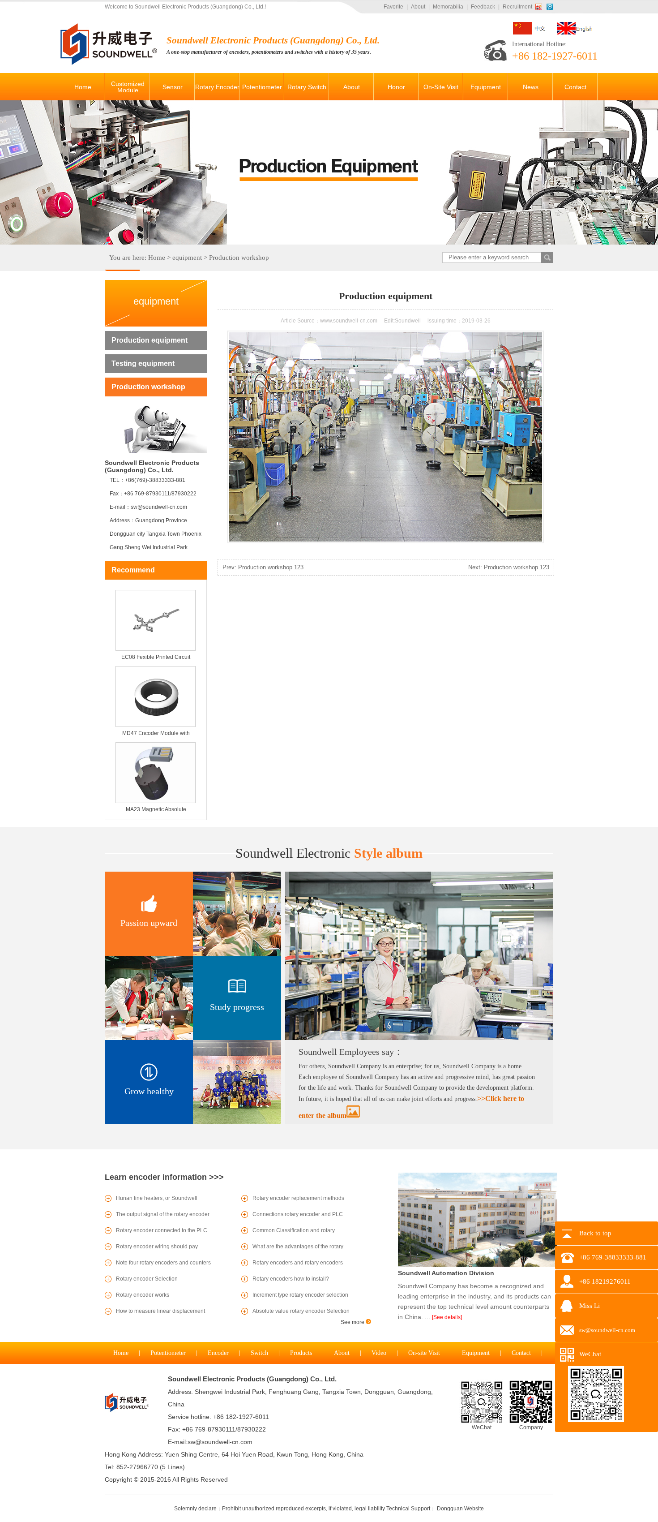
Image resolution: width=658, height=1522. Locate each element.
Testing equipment (143, 363)
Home (156, 257)
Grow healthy (149, 1091)
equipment (187, 257)
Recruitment (517, 7)
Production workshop (239, 257)
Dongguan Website (460, 1508)
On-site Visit (424, 1353)
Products (301, 1353)
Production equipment (149, 340)
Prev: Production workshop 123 (262, 567)
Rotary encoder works (142, 1295)
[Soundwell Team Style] (419, 1038)
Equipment (476, 1353)
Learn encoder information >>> (164, 1177)
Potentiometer (168, 1353)
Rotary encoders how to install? (290, 1279)
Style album (329, 853)
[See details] (447, 1317)
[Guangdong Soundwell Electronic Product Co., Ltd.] (110, 63)
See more (353, 1322)
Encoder (218, 1353)
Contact (521, 1353)
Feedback (483, 7)
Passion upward (148, 923)
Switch (259, 1353)
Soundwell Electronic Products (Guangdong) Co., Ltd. (252, 1379)
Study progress (237, 1007)
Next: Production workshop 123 (508, 567)
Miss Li (589, 1305)
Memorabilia (448, 7)
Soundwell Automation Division (446, 1273)
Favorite (393, 7)
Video (379, 1353)
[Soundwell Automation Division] (477, 1265)
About (418, 7)
